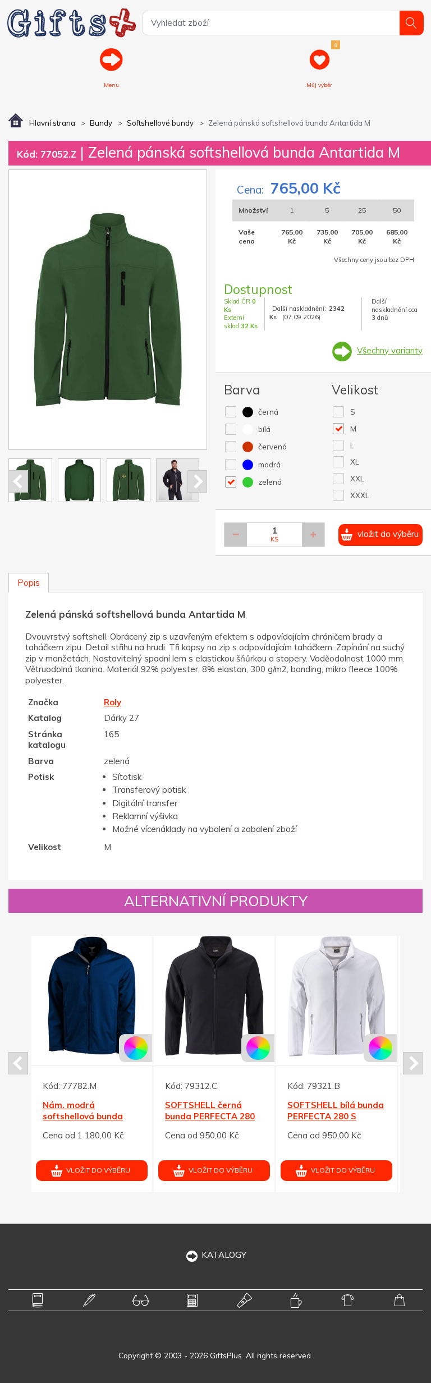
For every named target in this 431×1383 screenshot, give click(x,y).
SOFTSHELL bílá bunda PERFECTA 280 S (54, 1111)
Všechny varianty (390, 350)
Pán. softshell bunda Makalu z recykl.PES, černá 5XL (293, 1116)
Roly (112, 702)
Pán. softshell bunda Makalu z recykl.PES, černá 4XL (171, 1116)
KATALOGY (223, 1254)
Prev (18, 481)
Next (197, 481)
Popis (28, 582)
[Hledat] (412, 23)
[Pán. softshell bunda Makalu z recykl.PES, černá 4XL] (177, 996)
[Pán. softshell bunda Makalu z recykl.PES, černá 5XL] (299, 996)
